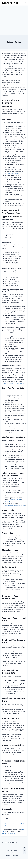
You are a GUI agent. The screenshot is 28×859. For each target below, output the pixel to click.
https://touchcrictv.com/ (11, 173)
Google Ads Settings (8, 383)
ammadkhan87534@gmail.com (13, 820)
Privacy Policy (11, 853)
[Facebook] (24, 848)
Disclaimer (9, 850)
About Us (7, 848)
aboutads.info (20, 383)
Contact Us (14, 848)
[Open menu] (25, 3)
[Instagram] (24, 853)
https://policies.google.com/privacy (14, 505)
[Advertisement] (14, 20)
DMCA (15, 850)
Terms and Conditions (8, 833)
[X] (24, 850)
